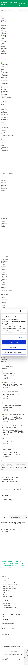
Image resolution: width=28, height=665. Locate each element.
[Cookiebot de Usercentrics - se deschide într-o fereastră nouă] (19, 311)
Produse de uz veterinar (7, 290)
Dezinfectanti (4, 59)
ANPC (4, 592)
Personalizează (13, 347)
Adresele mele (6, 605)
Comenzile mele (6, 603)
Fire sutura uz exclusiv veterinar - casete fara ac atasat (4, 309)
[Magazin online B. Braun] (9, 11)
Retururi (5, 594)
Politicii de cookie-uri (18, 332)
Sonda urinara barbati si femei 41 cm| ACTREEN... (13, 431)
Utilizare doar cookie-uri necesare (14, 352)
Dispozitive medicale (6, 97)
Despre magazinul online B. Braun (11, 584)
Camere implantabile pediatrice (4, 32)
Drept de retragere (7, 596)
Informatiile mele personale (9, 607)
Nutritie (3, 214)
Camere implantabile (6, 21)
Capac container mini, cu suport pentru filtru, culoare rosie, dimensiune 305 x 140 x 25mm (14, 563)
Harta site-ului (6, 590)
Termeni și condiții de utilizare (10, 582)
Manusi (3, 177)
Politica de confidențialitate (9, 588)
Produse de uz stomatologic (8, 252)
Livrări (4, 580)
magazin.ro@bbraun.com (7, 623)
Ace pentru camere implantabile (4, 51)
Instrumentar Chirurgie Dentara (4, 266)
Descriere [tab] (5, 517)
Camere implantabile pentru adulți (4, 41)
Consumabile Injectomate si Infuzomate (4, 116)
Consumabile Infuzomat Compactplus (4, 125)
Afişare (21, 337)
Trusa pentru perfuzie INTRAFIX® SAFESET (12, 418)
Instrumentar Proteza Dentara (4, 284)
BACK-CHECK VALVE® (12, 385)
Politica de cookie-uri (8, 586)
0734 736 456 (22, 4)
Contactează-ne (6, 578)
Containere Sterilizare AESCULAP (4, 302)
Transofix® (7, 441)
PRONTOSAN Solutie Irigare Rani (12, 407)
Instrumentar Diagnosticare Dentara (4, 271)
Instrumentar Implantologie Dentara (4, 276)
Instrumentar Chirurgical (7, 173)
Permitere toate (14, 342)
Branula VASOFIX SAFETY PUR (10, 375)
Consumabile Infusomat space (4, 121)
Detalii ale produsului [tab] (16, 517)
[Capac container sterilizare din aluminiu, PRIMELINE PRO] (25, 478)
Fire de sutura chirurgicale (7, 135)
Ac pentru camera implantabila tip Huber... (12, 453)
